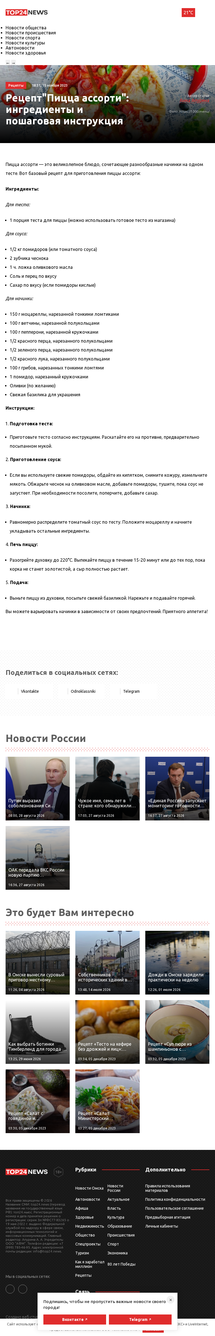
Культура (116, 1217)
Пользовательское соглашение (174, 1208)
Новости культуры (25, 42)
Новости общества (26, 27)
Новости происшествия (31, 32)
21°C (188, 12)
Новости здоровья (26, 52)
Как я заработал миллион (89, 1264)
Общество (85, 1235)
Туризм (82, 1253)
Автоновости (20, 47)
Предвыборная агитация (167, 1217)
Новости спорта (23, 37)
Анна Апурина (194, 100)
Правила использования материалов (167, 1188)
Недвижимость (89, 1226)
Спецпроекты (88, 1244)
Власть (114, 1208)
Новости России (115, 1188)
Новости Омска (89, 1188)
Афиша (81, 1208)
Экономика (118, 1253)
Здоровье (84, 1217)
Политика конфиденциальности (175, 1199)
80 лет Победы (121, 1264)
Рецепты (83, 1275)
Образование (120, 1226)
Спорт (113, 1244)
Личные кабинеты (161, 1226)
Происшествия (121, 1235)
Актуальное (119, 1199)
